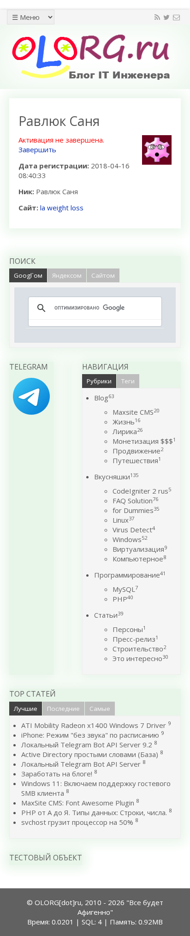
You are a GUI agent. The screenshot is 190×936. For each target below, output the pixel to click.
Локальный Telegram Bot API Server (81, 764)
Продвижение (138, 450)
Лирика (127, 431)
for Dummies (136, 510)
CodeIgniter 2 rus (142, 490)
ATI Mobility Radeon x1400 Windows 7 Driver (93, 725)
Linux (123, 520)
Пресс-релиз (135, 639)
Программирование (130, 574)
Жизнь (126, 421)
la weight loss (61, 207)
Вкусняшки (116, 476)
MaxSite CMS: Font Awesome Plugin (77, 802)
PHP (123, 598)
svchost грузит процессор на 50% (77, 822)
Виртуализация (140, 549)
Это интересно (140, 658)
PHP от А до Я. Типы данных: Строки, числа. (94, 812)
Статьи (108, 615)
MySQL (125, 589)
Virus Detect (134, 529)
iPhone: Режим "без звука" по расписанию (91, 734)
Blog (104, 397)
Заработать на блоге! (56, 773)
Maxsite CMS (136, 412)
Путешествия (137, 460)
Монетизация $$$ (144, 441)
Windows (130, 539)
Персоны (129, 629)
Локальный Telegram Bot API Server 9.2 (86, 744)
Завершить (37, 149)
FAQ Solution (135, 500)
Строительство (139, 648)
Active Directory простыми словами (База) (89, 754)
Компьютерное (139, 558)
